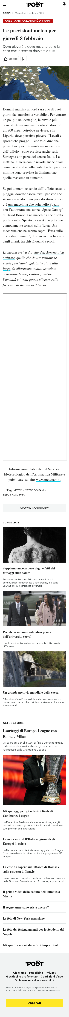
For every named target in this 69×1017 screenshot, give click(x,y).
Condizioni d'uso (52, 976)
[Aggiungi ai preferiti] (24, 59)
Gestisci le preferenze (22, 976)
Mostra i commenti (34, 508)
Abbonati (34, 1003)
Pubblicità (36, 973)
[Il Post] (34, 4)
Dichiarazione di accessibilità (34, 980)
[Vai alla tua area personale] (64, 4)
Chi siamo (19, 973)
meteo (18, 490)
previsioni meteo (14, 495)
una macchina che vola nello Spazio (33, 204)
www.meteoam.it (48, 479)
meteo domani (34, 490)
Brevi (6, 13)
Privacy (51, 973)
